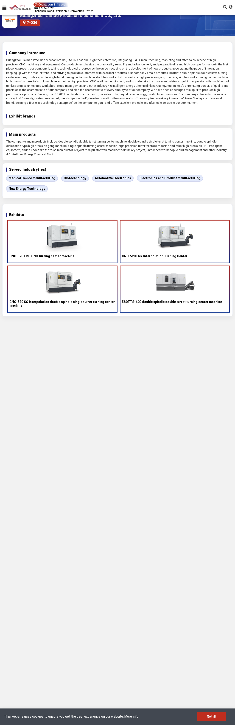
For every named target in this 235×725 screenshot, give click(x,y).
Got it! (211, 716)
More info (131, 716)
